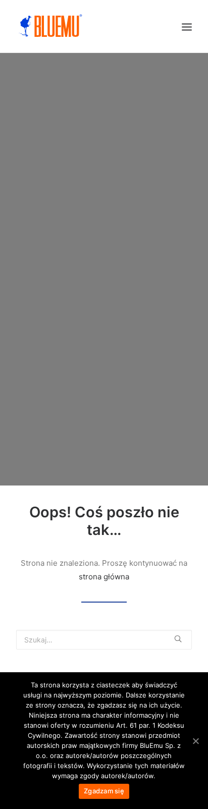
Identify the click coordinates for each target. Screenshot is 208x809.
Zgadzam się (104, 791)
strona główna (104, 576)
